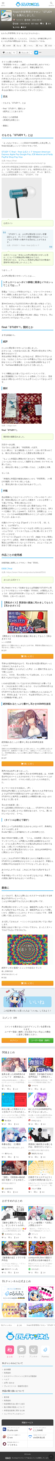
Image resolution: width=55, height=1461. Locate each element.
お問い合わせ (9, 1383)
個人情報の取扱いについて (14, 1407)
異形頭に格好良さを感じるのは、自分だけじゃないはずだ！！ (40, 1147)
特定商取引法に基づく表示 (14, 1404)
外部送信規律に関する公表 (14, 1410)
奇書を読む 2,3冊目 (11, 1144)
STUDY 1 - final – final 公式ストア (25, 245)
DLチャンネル (27, 4)
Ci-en (14, 1436)
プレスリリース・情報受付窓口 (16, 1386)
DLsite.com (13, 1429)
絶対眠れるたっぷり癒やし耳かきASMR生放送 (22, 742)
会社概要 (7, 1369)
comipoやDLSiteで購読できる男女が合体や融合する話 (40, 1260)
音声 (24, 27)
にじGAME (39, 1429)
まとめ (19, 1325)
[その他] (40, 52)
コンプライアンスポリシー (14, 1414)
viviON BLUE (39, 1436)
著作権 (6, 1397)
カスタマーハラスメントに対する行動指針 (20, 1376)
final (40, 46)
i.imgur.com (11, 425)
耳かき (19, 46)
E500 (50, 46)
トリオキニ (13, 1443)
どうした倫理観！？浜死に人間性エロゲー (40, 1224)
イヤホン (30, 46)
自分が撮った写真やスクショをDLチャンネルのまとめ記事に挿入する (14, 1112)
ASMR (8, 46)
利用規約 (7, 1373)
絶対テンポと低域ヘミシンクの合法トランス (22, 967)
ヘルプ (6, 1379)
